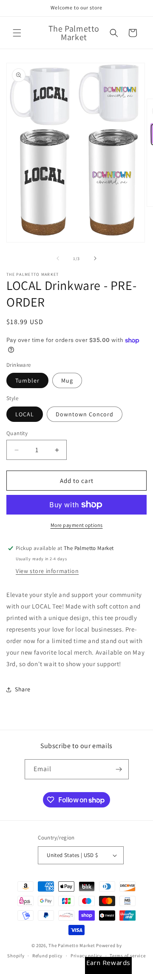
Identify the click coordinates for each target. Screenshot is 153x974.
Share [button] (23, 689)
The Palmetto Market (71, 945)
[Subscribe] (119, 769)
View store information (47, 571)
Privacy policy (86, 956)
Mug (67, 380)
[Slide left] (57, 258)
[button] (17, 32)
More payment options (77, 525)
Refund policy (47, 956)
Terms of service (127, 956)
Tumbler (27, 380)
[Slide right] (95, 258)
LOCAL (24, 414)
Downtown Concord (84, 414)
